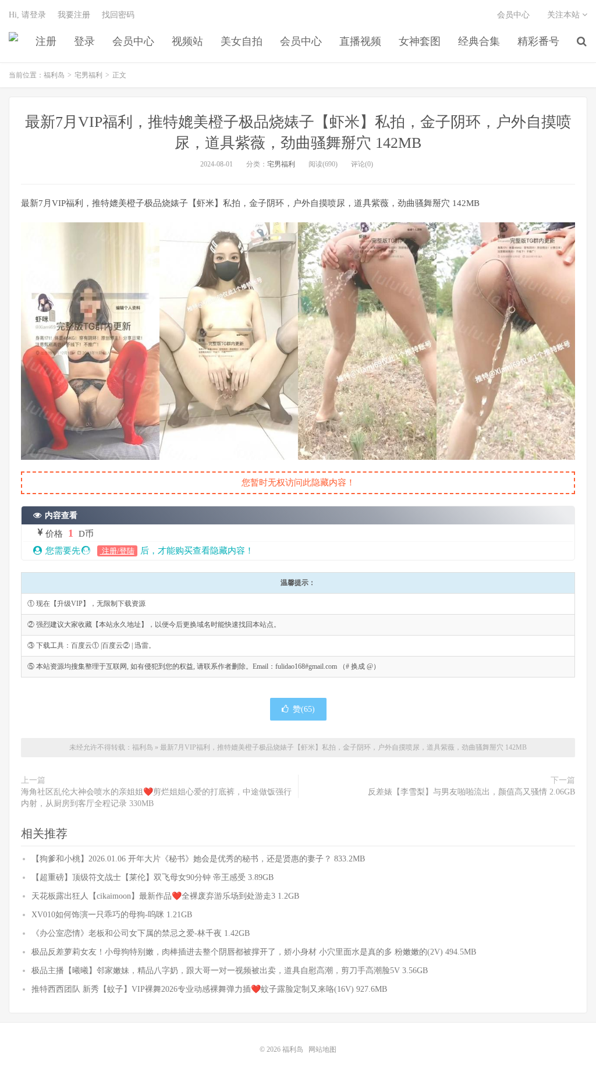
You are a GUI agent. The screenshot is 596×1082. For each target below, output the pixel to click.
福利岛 (13, 41)
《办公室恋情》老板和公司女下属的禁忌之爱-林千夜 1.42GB (140, 933)
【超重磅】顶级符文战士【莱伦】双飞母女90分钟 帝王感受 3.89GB (152, 877)
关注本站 (564, 14)
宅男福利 (88, 75)
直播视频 (360, 41)
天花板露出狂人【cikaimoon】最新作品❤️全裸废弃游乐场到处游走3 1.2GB (165, 896)
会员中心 (133, 41)
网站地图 (322, 1049)
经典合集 (479, 41)
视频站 (187, 41)
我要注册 (74, 14)
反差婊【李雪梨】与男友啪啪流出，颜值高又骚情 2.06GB (471, 791)
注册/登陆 (117, 551)
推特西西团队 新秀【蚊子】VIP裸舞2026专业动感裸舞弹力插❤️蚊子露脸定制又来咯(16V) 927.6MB (209, 989)
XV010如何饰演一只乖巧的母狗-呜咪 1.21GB (111, 914)
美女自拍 (241, 41)
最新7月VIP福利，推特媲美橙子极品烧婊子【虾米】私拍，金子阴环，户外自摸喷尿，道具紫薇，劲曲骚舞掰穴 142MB (343, 747)
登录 (84, 41)
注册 (46, 41)
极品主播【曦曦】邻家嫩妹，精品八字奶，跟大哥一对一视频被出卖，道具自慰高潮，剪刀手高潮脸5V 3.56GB (229, 970)
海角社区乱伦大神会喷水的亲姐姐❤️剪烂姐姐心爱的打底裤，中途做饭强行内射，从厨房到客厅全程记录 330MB (156, 797)
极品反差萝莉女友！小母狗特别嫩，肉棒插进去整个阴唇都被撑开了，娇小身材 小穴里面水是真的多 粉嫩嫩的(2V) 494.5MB (253, 952)
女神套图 (420, 41)
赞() (304, 709)
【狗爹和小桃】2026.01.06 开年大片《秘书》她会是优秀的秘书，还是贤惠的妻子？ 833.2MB (198, 858)
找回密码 (118, 14)
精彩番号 (538, 41)
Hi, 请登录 (27, 14)
